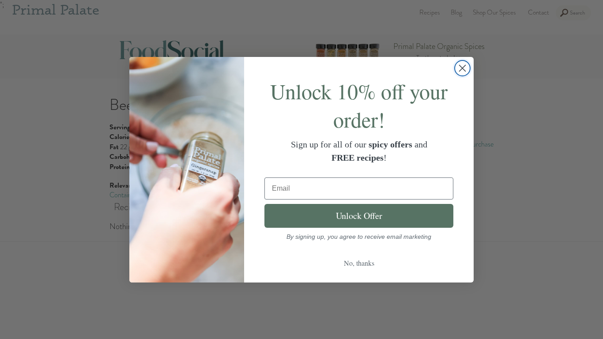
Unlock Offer (359, 216)
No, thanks (359, 262)
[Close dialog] (462, 68)
